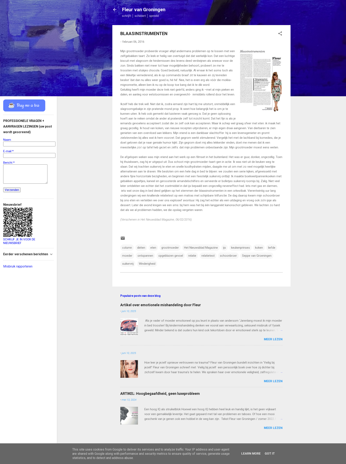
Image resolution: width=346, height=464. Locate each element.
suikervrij (128, 263)
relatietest (208, 255)
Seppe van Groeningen (257, 255)
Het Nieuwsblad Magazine (201, 247)
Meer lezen (273, 339)
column (127, 247)
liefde (271, 247)
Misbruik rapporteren (17, 266)
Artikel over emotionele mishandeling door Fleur (160, 305)
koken (259, 247)
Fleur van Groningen (143, 9)
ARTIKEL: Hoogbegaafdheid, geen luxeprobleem (160, 393)
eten (153, 247)
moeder (127, 255)
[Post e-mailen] (122, 239)
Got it (270, 453)
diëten (141, 247)
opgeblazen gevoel (170, 255)
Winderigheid (147, 263)
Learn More (251, 453)
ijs (224, 247)
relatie (192, 255)
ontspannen (145, 255)
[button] (280, 34)
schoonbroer (228, 255)
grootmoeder (170, 247)
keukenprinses (240, 247)
